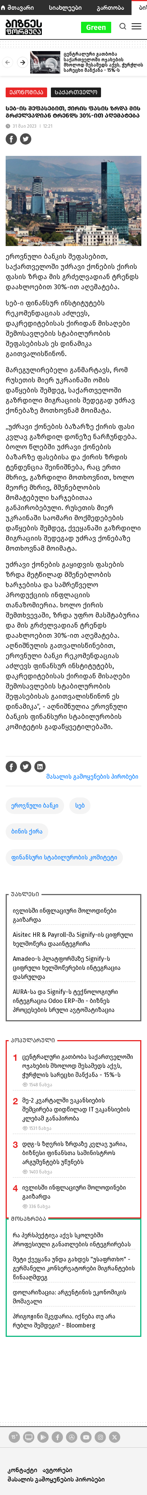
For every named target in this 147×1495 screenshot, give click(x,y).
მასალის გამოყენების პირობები (92, 776)
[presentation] (7, 62)
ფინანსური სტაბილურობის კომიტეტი (64, 857)
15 (14, 1436)
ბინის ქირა (27, 831)
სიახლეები (65, 7)
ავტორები (57, 1469)
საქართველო (76, 92)
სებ (80, 805)
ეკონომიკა (26, 92)
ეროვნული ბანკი (34, 805)
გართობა (110, 7)
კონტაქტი (22, 1469)
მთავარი (21, 7)
